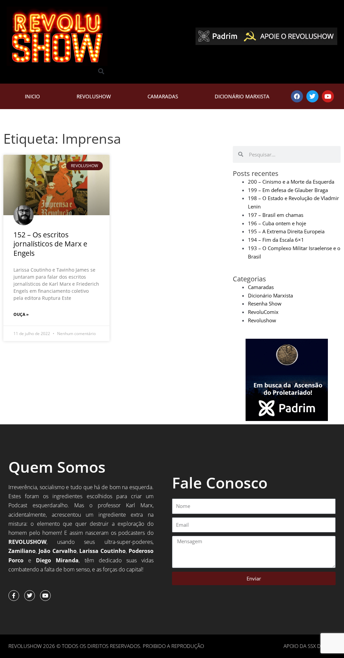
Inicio (32, 96)
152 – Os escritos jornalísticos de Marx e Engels (50, 244)
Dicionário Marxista (242, 96)
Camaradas (162, 96)
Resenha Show (265, 303)
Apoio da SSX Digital (310, 646)
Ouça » (21, 314)
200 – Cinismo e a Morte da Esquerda (291, 181)
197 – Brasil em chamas (275, 214)
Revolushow (94, 96)
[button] (101, 71)
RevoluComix (263, 312)
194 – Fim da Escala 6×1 (276, 239)
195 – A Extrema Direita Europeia (286, 231)
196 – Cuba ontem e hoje (277, 223)
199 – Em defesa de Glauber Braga (288, 190)
